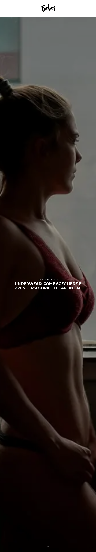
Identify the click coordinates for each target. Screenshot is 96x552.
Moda (56, 279)
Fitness (40, 279)
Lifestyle (48, 279)
